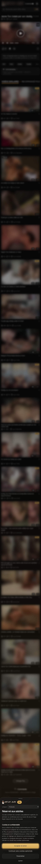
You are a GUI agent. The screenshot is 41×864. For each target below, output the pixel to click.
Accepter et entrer (20, 846)
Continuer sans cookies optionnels (20, 851)
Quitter (20, 860)
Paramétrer (20, 856)
